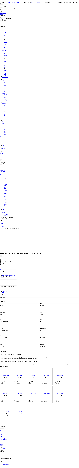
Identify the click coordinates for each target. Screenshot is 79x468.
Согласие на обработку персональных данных (6, 463)
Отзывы (3, 147)
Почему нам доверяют (5, 150)
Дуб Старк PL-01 (46, 375)
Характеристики (4, 291)
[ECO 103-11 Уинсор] (39, 240)
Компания (1, 432)
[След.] (0, 422)
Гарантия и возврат (3, 441)
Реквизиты (3, 151)
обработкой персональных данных (19, 2)
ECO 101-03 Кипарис (60, 393)
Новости (3, 146)
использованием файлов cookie (9, 2)
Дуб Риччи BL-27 (33, 375)
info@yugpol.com (4, 216)
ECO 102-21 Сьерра (6, 411)
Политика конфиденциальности (4, 438)
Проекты (3, 145)
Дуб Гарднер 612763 (6, 393)
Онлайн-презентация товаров (6, 139)
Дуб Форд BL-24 (19, 375)
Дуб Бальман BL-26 (6, 375)
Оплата (3, 292)
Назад (5, 178)
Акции (1, 430)
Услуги (1, 431)
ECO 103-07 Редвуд (60, 375)
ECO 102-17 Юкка (19, 411)
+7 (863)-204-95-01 (3, 13)
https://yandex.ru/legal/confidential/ (19, 1)
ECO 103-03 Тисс (19, 393)
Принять (2, 4)
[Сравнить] (1, 256)
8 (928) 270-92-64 (2, 14)
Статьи (1, 436)
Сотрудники (3, 144)
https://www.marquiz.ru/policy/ (41, 1)
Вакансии (3, 148)
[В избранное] (1, 255)
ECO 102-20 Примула (47, 393)
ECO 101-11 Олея (33, 393)
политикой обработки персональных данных (37, 2)
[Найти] (1, 12)
